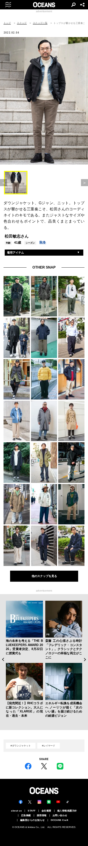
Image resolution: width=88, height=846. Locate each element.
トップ (7, 23)
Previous (3, 659)
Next (85, 659)
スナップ (22, 23)
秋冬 (42, 242)
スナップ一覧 (40, 23)
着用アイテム (15, 252)
